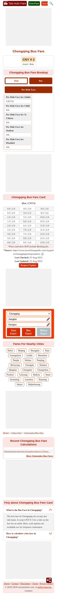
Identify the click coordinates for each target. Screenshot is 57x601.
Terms (35, 583)
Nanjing (40, 360)
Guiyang (23, 374)
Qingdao (13, 370)
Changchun (42, 370)
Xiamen (43, 365)
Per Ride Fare (29, 90)
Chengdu (29, 365)
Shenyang (15, 365)
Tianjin (16, 360)
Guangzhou (15, 355)
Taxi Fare (47, 3)
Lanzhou (29, 379)
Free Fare (34, 3)
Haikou (36, 374)
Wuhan (28, 360)
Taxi (16, 81)
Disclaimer (25, 583)
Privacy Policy (46, 583)
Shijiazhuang (34, 384)
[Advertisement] (28, 27)
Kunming (14, 379)
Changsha (27, 370)
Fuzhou (10, 374)
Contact (15, 583)
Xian (47, 350)
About (7, 583)
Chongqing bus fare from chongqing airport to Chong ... (27, 451)
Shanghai (35, 350)
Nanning (43, 379)
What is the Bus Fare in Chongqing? (24, 510)
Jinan (47, 374)
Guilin (29, 355)
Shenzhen (42, 355)
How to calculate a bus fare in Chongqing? (21, 535)
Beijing (21, 350)
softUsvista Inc (44, 587)
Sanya (19, 384)
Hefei (10, 350)
